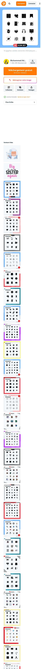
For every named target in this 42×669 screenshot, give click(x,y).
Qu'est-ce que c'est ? (24, 97)
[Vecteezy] (3, 3)
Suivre (33, 63)
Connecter (31, 3)
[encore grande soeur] (12, 171)
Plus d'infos (9, 102)
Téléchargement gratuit (20, 71)
